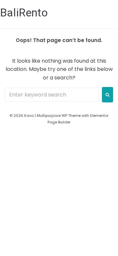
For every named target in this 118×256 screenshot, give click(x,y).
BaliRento (24, 12)
